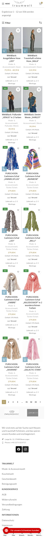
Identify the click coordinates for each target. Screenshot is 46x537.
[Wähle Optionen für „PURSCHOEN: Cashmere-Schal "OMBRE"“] (4, 292)
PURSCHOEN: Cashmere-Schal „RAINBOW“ (32, 176)
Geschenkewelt (9, 479)
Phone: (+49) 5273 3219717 (15, 442)
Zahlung (6, 509)
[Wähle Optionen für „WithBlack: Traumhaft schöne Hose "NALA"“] (25, 50)
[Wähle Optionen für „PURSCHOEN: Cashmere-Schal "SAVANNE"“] (4, 359)
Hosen (18, 67)
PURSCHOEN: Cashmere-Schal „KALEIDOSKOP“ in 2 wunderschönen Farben (32, 303)
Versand (13, 77)
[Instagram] (25, 449)
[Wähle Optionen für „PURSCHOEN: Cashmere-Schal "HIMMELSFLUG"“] (4, 168)
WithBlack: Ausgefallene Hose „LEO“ (11, 58)
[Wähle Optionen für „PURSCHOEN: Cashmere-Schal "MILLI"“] (25, 230)
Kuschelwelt (8, 473)
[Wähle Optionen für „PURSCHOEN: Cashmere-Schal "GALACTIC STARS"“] (25, 359)
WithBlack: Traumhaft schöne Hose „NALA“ (32, 58)
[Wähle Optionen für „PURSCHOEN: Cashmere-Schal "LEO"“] (4, 230)
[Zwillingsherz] (11, 413)
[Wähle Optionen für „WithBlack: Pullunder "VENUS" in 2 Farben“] (4, 109)
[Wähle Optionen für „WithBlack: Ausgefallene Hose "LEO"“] (4, 50)
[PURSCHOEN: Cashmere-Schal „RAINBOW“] (32, 158)
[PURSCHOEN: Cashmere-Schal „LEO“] (11, 220)
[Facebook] (19, 449)
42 (31, 402)
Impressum (7, 525)
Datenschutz (8, 520)
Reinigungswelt (9, 483)
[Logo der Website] (22, 3)
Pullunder (8, 126)
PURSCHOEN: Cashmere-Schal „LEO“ (11, 238)
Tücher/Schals (11, 187)
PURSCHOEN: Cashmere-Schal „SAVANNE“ (11, 367)
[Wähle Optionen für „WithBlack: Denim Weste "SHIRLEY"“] (25, 109)
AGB (4, 494)
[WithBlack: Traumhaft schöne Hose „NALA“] (32, 40)
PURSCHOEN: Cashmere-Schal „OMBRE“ (11, 300)
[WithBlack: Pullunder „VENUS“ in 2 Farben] (11, 99)
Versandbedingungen (12, 504)
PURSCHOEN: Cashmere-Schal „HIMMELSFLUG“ (12, 176)
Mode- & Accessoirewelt (13, 469)
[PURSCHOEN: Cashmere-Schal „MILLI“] (32, 220)
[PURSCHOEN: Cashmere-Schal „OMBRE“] (11, 281)
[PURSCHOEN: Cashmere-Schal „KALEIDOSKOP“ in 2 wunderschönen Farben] (32, 281)
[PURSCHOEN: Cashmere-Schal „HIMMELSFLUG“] (11, 158)
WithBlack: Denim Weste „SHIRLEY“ (32, 116)
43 (36, 402)
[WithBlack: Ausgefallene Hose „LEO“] (11, 40)
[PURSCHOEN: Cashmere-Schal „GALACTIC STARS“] (32, 349)
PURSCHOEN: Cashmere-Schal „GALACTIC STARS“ (32, 367)
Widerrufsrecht (9, 499)
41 (27, 402)
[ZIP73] (32, 413)
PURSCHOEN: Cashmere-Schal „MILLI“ (32, 238)
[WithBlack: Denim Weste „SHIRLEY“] (32, 99)
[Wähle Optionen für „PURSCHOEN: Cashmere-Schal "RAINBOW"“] (25, 168)
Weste (16, 126)
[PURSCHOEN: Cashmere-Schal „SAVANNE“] (11, 349)
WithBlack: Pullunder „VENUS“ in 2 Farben (11, 116)
